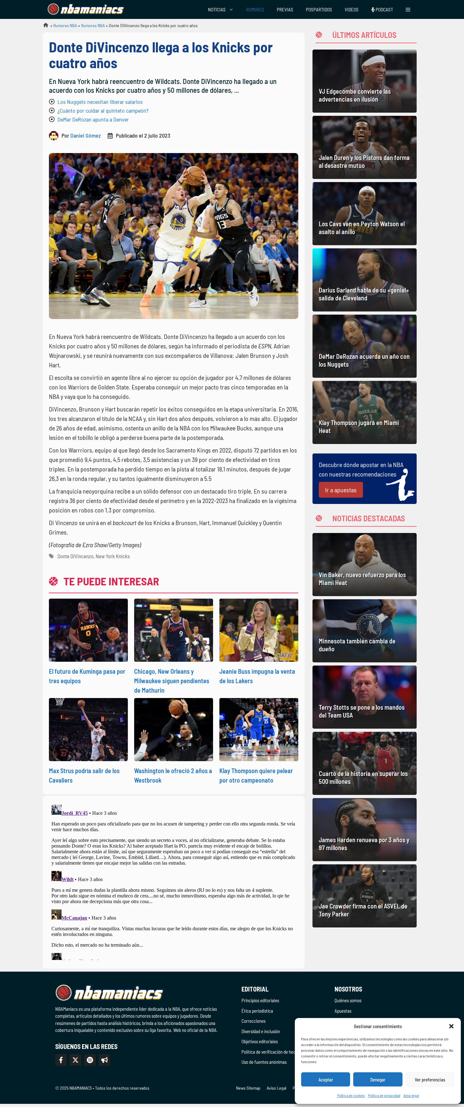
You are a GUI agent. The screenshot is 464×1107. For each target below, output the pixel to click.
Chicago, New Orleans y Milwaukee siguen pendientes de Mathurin (171, 680)
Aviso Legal (276, 1088)
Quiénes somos (348, 1000)
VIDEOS (352, 9)
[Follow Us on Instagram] (90, 1060)
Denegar (377, 1079)
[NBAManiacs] (86, 9)
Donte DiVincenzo (75, 556)
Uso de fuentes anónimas (264, 1062)
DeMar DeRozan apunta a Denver (93, 119)
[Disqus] (173, 881)
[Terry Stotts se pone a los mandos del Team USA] (364, 697)
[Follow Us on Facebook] (61, 1060)
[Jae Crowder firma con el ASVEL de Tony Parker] (364, 895)
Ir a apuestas (341, 490)
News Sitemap (248, 1088)
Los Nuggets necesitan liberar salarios (100, 101)
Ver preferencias (430, 1079)
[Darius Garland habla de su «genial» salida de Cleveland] (364, 279)
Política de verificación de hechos (271, 1052)
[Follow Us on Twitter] (75, 1060)
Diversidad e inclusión (260, 1031)
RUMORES (255, 9)
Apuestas (343, 1011)
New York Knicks (113, 556)
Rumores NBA (65, 25)
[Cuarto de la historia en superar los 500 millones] (364, 763)
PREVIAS (285, 9)
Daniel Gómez (85, 135)
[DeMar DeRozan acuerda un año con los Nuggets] (364, 346)
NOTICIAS (217, 9)
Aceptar (325, 1079)
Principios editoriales (260, 1000)
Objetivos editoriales (259, 1041)
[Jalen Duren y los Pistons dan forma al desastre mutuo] (364, 147)
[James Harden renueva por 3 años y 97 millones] (364, 829)
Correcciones (253, 1021)
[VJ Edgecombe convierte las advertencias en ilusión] (364, 81)
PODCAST (384, 9)
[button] (451, 1026)
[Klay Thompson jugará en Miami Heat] (364, 412)
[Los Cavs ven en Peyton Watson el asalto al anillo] (364, 213)
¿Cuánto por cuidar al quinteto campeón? (102, 110)
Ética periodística (257, 1011)
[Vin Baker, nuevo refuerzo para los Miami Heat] (364, 564)
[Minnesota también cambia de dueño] (364, 630)
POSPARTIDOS (319, 9)
